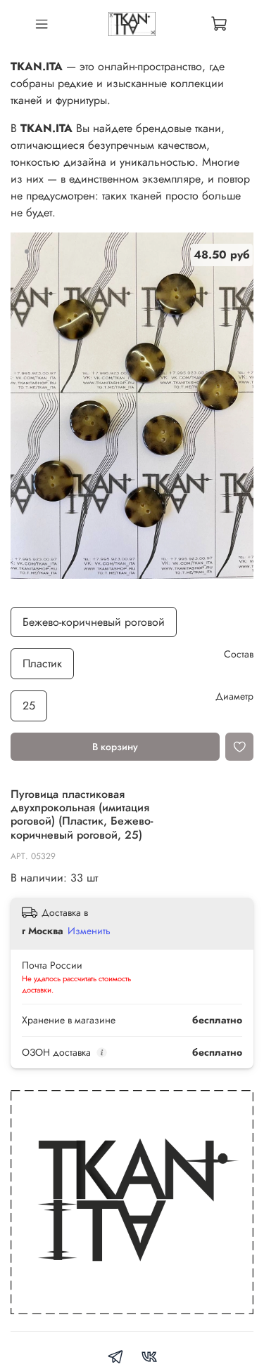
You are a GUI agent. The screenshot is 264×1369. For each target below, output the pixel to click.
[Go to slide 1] (27, 251)
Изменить (89, 930)
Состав (238, 654)
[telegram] (115, 1359)
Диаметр (234, 696)
